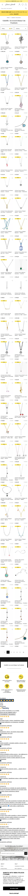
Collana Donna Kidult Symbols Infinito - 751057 (21, 150)
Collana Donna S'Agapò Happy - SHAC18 (20, 437)
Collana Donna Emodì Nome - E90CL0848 (6, 314)
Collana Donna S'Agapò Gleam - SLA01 (20, 212)
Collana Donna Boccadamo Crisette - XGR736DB (6, 602)
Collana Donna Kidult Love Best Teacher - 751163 (21, 417)
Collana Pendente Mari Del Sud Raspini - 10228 (21, 47)
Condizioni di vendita (19, 866)
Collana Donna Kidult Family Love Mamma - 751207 (20, 479)
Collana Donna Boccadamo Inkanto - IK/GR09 (20, 356)
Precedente (4, 714)
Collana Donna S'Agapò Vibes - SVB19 (20, 540)
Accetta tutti (14, 888)
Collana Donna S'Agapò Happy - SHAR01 (20, 335)
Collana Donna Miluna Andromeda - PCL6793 (6, 294)
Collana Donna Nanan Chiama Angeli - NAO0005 (21, 191)
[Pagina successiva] (23, 652)
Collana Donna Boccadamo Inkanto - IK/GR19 (6, 89)
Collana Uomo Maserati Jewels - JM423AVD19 (6, 273)
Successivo (12, 714)
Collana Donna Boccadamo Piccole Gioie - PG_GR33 (7, 130)
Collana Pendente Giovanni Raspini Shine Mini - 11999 (6, 48)
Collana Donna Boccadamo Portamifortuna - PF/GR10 (7, 479)
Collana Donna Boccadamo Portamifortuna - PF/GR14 (7, 643)
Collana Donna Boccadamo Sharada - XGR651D (20, 643)
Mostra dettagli (14, 893)
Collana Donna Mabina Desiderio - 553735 (20, 273)
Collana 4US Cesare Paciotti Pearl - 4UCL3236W (19, 561)
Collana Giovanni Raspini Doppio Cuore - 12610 (6, 109)
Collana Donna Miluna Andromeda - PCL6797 (20, 294)
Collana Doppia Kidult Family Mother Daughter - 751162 (7, 561)
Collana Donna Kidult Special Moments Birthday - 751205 (7, 376)
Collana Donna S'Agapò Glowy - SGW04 (6, 232)
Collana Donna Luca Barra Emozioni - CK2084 (7, 171)
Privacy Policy (9, 856)
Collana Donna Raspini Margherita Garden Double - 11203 (7, 499)
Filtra (6, 28)
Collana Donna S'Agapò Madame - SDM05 (20, 232)
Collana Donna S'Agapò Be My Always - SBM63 (21, 499)
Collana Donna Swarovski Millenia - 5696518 (21, 253)
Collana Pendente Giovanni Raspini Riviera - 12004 (7, 335)
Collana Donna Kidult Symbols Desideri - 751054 (6, 397)
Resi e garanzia (18, 868)
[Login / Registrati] (19, 4)
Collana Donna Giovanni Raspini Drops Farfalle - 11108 (6, 150)
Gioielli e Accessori (16, 17)
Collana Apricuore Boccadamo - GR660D (6, 581)
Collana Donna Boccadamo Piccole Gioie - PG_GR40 (21, 397)
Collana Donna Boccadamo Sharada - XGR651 (20, 130)
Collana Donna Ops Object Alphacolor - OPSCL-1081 (7, 437)
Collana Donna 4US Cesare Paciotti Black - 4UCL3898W (20, 581)
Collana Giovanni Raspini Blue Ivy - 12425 (6, 68)
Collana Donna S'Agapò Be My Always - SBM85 (21, 88)
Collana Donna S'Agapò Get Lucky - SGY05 (20, 519)
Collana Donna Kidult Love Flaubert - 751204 (21, 376)
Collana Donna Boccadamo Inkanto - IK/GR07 (6, 356)
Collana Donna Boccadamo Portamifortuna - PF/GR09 (21, 602)
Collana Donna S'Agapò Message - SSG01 (6, 540)
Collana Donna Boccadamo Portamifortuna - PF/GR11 (7, 622)
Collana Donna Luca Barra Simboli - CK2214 (7, 191)
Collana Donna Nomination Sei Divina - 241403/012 (7, 212)
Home (8, 17)
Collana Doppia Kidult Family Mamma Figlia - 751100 (20, 458)
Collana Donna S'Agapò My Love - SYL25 (6, 253)
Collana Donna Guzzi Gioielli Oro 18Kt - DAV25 (21, 314)
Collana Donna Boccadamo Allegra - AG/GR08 (20, 109)
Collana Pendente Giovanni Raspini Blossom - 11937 (21, 68)
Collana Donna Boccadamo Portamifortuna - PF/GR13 (21, 622)
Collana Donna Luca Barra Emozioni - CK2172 (21, 171)
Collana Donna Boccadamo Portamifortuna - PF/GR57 (7, 417)
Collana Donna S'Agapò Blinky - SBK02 (6, 519)
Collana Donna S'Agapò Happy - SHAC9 (6, 458)
